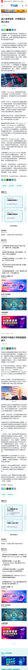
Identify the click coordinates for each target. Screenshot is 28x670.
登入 (10, 235)
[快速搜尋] (26, 6)
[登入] (22, 6)
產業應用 (7, 15)
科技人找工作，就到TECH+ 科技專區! (15, 1)
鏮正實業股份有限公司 (12, 204)
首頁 (3, 15)
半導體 (4, 185)
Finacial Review (14, 176)
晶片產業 (19, 185)
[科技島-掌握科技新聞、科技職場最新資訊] (14, 5)
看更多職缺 (13, 226)
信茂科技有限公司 (11, 218)
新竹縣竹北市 (10, 198)
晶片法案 (11, 185)
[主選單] (2, 6)
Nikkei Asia (23, 176)
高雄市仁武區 (10, 212)
